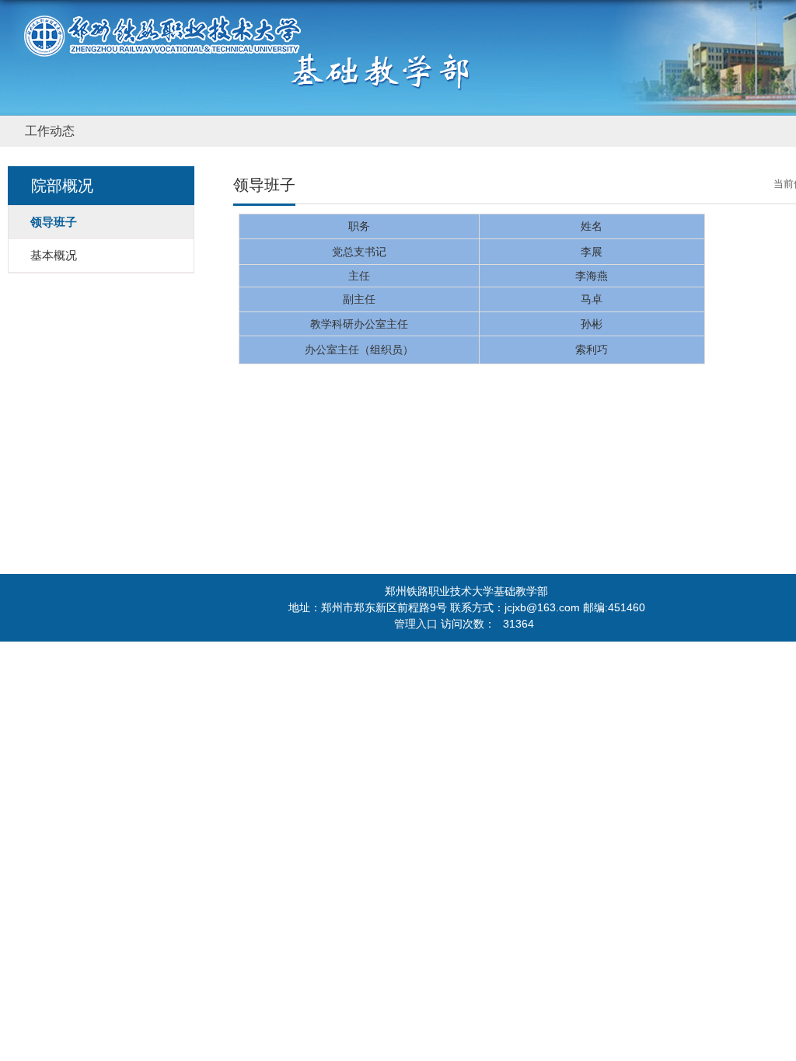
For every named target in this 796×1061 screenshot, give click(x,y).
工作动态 (50, 130)
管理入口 (416, 623)
